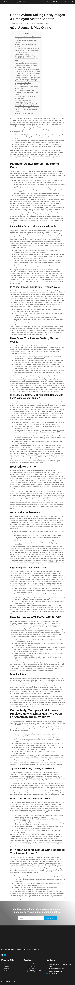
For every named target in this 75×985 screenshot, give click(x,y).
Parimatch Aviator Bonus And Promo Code (28, 37)
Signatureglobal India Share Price (25, 56)
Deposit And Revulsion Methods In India (27, 106)
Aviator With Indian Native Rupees (25, 85)
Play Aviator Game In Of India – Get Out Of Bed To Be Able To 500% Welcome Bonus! (27, 109)
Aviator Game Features (22, 54)
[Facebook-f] (2, 955)
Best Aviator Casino (21, 52)
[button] (72, 8)
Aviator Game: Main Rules (23, 102)
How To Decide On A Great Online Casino (27, 71)
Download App (19, 62)
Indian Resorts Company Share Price (26, 79)
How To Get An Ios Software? (24, 113)
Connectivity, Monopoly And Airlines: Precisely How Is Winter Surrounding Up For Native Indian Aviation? (27, 65)
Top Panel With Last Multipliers (24, 100)
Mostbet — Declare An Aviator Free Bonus (28, 77)
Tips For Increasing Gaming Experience (27, 69)
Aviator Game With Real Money (24, 90)
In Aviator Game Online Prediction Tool (26, 104)
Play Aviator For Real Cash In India (25, 39)
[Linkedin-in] (5, 955)
